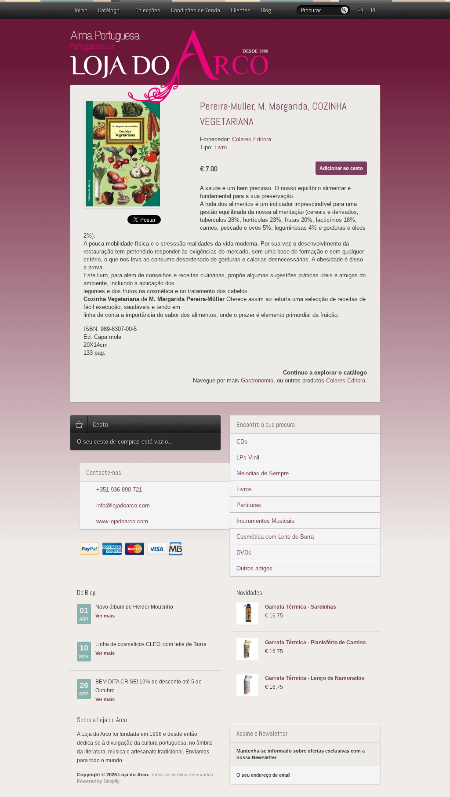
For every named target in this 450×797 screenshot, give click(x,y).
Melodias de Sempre (262, 473)
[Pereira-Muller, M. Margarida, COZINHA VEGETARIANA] (138, 154)
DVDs (243, 552)
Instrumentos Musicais (265, 521)
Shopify (111, 781)
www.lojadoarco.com (122, 521)
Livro (220, 147)
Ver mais (105, 615)
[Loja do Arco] (169, 99)
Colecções (147, 10)
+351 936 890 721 (119, 489)
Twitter (346, 36)
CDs (241, 441)
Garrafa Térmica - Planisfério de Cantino (315, 642)
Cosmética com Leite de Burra (275, 536)
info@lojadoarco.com (123, 505)
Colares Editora (251, 139)
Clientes (240, 10)
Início (81, 10)
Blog (266, 10)
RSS (375, 36)
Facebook (361, 36)
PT (373, 10)
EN (360, 10)
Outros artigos (254, 568)
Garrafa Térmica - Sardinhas (300, 607)
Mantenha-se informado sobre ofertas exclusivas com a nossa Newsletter (300, 754)
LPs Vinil (247, 457)
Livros (244, 489)
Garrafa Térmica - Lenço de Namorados (314, 678)
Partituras (248, 505)
